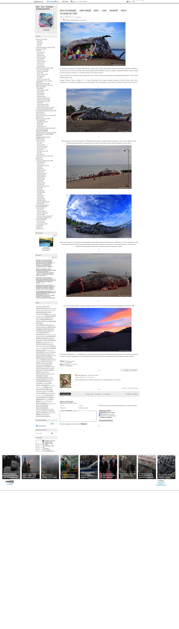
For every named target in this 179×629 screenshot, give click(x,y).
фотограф (49, 401)
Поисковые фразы (50, 451)
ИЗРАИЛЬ (39, 179)
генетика (38, 316)
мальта (38, 356)
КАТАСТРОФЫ (40, 113)
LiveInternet (39, 2)
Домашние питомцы (42, 99)
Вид (130, 2)
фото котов (46, 399)
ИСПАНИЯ (40, 183)
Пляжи (38, 149)
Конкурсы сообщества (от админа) (45, 115)
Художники (40, 66)
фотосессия (51, 409)
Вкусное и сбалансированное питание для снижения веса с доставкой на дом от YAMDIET (44, 261)
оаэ (48, 361)
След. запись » (107, 394)
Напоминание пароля (83, 407)
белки (42, 310)
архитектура (41, 308)
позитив (51, 368)
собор (50, 387)
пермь (48, 366)
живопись (44, 327)
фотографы (45, 405)
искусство (51, 338)
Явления (39, 154)
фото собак (43, 401)
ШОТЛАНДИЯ (40, 200)
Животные (39, 144)
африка (49, 308)
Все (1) (55, 235)
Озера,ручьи (40, 148)
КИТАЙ (39, 187)
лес (52, 355)
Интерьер (39, 76)
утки (37, 395)
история (44, 340)
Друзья (42, 6)
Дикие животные (41, 90)
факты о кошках (41, 395)
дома (46, 321)
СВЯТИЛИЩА (40, 126)
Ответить (124, 388)
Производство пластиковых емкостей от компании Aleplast (44, 278)
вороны (50, 314)
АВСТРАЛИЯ (40, 162)
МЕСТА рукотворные (41, 118)
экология (74, 364)
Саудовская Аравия (42, 165)
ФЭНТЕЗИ (38, 225)
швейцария (43, 412)
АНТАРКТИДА (40, 170)
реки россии (46, 381)
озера (50, 361)
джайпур (48, 317)
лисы (54, 355)
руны (43, 383)
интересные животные (41, 336)
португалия (40, 374)
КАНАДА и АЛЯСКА (42, 186)
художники (51, 411)
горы (37, 317)
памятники (48, 365)
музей (54, 359)
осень (50, 363)
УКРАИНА (39, 163)
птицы (45, 376)
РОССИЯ (39, 192)
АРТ (37, 50)
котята (49, 348)
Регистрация (51, 1)
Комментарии (49, 6)
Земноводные (40, 96)
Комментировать (65, 394)
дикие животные (46, 319)
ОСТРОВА (39, 191)
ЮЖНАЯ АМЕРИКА (42, 202)
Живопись (39, 55)
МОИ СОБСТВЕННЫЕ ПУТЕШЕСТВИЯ (42, 130)
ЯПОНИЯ (39, 203)
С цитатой (129, 388)
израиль (41, 332)
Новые (136, 394)
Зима (38, 41)
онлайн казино (44, 363)
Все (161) (54, 257)
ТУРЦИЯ (39, 197)
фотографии (41, 403)
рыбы (50, 383)
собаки (46, 387)
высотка (54, 314)
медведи (38, 358)
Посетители (48, 449)
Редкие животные (41, 106)
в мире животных (45, 311)
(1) (49, 271)
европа (38, 327)
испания (39, 340)
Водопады (39, 141)
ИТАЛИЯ (39, 184)
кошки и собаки (50, 350)
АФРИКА (39, 171)
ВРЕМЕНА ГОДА (40, 39)
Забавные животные (42, 101)
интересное (41, 334)
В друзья (47, 30)
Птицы (38, 102)
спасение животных (44, 389)
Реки (38, 152)
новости (43, 361)
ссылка (91, 377)
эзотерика (53, 412)
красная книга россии (49, 353)
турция (48, 393)
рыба (46, 383)
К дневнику (98, 394)
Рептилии (39, 94)
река (37, 381)
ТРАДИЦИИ (39, 208)
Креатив (39, 60)
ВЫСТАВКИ (40, 120)
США (38, 194)
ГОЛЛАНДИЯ (40, 176)
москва (42, 359)
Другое (38, 72)
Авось (74, 1)
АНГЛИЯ (39, 168)
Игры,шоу (39, 209)
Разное (38, 157)
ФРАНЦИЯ (39, 198)
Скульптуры (40, 61)
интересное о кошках (51, 334)
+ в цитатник (78, 17)
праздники (47, 374)
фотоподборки (42, 409)
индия (47, 332)
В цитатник (135, 388)
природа (39, 376)
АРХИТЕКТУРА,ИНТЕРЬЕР (43, 68)
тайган (38, 393)
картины (45, 344)
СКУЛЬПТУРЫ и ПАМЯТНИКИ (45, 128)
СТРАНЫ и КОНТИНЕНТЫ (43, 160)
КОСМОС (38, 117)
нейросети (38, 361)
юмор (38, 414)
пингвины (53, 366)
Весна (38, 44)
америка (44, 306)
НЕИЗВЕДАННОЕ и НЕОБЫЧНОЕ (45, 132)
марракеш (49, 356)
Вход (57, 1)
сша (51, 391)
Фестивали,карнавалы (43, 217)
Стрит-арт (39, 63)
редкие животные (41, 379)
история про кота (45, 342)
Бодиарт (39, 53)
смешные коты (39, 387)
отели (43, 365)
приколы (53, 373)
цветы (38, 412)
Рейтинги (66, 1)
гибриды (42, 316)
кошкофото (47, 352)
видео (46, 314)
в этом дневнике (41, 426)
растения (49, 378)
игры (37, 332)
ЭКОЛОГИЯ (39, 228)
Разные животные (42, 104)
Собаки (39, 91)
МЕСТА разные (41, 146)
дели (40, 317)
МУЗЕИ (39, 123)
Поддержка (127, 1)
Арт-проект (40, 52)
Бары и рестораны (42, 69)
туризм (43, 393)
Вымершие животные (42, 98)
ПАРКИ (39, 125)
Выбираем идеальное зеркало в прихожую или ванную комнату (45, 285)
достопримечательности (45, 325)
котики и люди (39, 348)
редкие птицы (50, 379)
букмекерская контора (49, 310)
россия (39, 383)
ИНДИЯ (39, 181)
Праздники (40, 214)
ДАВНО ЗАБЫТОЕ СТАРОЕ (43, 85)
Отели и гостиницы (42, 79)
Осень (38, 42)
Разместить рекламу (161, 485)
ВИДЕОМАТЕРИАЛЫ (41, 83)
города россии (50, 316)
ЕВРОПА (39, 178)
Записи (37, 6)
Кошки (38, 88)
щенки (49, 412)
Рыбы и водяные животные (44, 107)
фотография (39, 405)
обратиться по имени (92, 375)
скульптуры (52, 385)
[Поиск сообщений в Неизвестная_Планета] (52, 423)
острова (38, 365)
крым (49, 355)
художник (43, 411)
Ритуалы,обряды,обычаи (43, 216)
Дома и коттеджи (41, 71)
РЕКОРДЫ (38, 159)
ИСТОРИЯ (38, 112)
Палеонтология (40, 49)
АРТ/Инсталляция (69, 361)
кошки (53, 348)
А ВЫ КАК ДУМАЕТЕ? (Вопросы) (44, 47)
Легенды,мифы (41, 211)
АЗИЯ (38, 167)
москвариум (49, 359)
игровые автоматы (48, 330)
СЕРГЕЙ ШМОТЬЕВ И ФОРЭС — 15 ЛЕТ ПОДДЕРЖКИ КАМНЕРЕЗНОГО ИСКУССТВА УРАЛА (45, 293)
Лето (38, 45)
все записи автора (82, 20)
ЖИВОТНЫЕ (39, 86)
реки (40, 381)
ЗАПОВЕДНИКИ (41, 121)
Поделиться (133, 370)
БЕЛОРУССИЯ (41, 173)
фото (47, 395)
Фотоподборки (41, 224)
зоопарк (38, 330)
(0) (54, 262)
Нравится (126, 370)
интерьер (44, 338)
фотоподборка (42, 407)
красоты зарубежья (41, 355)
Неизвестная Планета (36, 9)
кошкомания (40, 352)
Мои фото (39, 220)
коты (44, 348)
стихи (48, 391)
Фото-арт (39, 65)
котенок (47, 346)
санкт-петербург (43, 385)
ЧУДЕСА (38, 227)
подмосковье (44, 368)
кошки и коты (41, 350)
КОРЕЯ (39, 189)
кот (44, 346)
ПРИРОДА (38, 140)
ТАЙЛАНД (39, 195)
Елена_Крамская (82, 375)
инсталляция (67, 364)
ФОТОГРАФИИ (40, 219)
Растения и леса (41, 151)
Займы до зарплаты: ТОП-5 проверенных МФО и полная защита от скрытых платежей (46, 270)
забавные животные (43, 329)
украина (52, 393)
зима (52, 329)
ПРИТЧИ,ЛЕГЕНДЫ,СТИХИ (43, 156)
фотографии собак (51, 403)
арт (48, 306)
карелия (39, 344)
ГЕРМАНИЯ (40, 175)
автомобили (39, 306)
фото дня (46, 397)
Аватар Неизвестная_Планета (46, 20)
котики (52, 346)
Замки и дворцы (41, 74)
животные (51, 327)
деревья (43, 317)
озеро (38, 363)
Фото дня (39, 222)
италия (52, 342)
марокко (43, 356)
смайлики (74, 410)
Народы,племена (41, 212)
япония (43, 414)
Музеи (38, 77)
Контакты (161, 483)
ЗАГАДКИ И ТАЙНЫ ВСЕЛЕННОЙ (45, 110)
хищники (38, 410)
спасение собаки (41, 391)
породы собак (45, 372)
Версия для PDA (161, 482)
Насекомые (40, 93)
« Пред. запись (89, 394)
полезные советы (42, 370)
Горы (38, 143)
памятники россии (41, 366)
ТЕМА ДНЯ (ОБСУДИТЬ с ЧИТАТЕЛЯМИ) (42, 205)
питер (38, 368)
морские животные (45, 358)
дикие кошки (40, 321)
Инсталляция (40, 57)
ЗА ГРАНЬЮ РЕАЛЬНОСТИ (43, 109)
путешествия (41, 378)
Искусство (39, 58)
